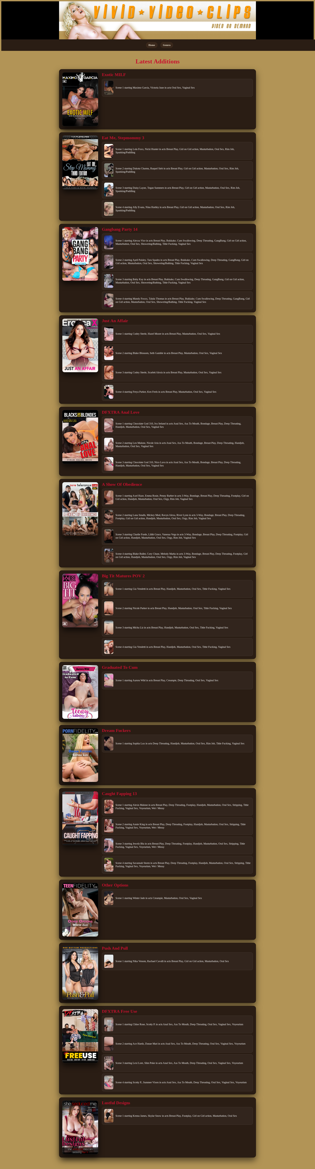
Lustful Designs (116, 1102)
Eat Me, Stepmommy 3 (123, 137)
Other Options (115, 885)
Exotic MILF (114, 74)
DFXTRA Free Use (119, 1011)
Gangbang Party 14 (119, 229)
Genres (167, 45)
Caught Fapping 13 (119, 793)
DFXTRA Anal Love (120, 412)
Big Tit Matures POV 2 (123, 576)
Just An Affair (115, 320)
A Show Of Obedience (122, 484)
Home (151, 45)
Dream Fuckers (116, 730)
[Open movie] (80, 99)
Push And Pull (115, 948)
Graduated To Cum (120, 667)
